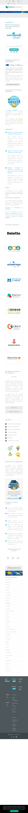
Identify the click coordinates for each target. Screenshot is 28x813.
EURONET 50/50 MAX (10, 610)
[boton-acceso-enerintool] (14, 479)
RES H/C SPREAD (9, 655)
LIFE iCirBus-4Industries (10, 629)
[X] (13, 558)
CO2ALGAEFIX (8, 595)
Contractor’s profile (14, 720)
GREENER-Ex (8, 621)
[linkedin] (17, 52)
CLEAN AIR (8, 592)
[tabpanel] (14, 392)
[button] (14, 424)
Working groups (14, 729)
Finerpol (7, 616)
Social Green (8, 663)
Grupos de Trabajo (14, 710)
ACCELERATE (8, 579)
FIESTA (7, 613)
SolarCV (7, 665)
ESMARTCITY (8, 608)
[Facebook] (8, 558)
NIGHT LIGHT (8, 637)
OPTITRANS (8, 639)
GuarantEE (8, 626)
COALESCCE (8, 597)
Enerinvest (8, 603)
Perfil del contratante (14, 699)
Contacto (14, 694)
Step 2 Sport (8, 668)
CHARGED (8, 587)
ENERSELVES (8, 605)
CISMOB (7, 589)
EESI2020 (7, 600)
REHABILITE (8, 650)
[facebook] (11, 52)
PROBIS (7, 642)
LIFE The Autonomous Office (11, 631)
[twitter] (14, 52)
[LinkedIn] (17, 558)
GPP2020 (7, 618)
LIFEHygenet (8, 634)
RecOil (7, 647)
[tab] (14, 376)
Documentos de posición (14, 705)
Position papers (14, 725)
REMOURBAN (8, 652)
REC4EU (7, 644)
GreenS (7, 623)
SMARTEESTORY (9, 660)
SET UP (7, 657)
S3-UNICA (7, 671)
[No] (26, 809)
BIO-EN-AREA (8, 582)
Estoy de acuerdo (14, 811)
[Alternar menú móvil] (22, 9)
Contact (14, 717)
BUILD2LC (7, 584)
